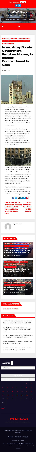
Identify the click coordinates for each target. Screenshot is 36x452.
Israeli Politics (26, 282)
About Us (10, 436)
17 (3, 395)
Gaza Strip (7, 261)
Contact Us (18, 436)
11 (7, 391)
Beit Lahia (12, 38)
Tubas (12, 248)
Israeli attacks (16, 243)
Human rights (15, 261)
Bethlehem (7, 243)
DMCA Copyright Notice (18, 440)
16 (31, 391)
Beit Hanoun (6, 38)
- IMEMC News (18, 12)
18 (7, 395)
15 (26, 391)
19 (12, 395)
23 (31, 395)
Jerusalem (7, 245)
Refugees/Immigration (10, 266)
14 (22, 391)
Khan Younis (13, 264)
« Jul (2, 408)
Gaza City (27, 38)
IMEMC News (18, 224)
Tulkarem (17, 248)
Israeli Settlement (26, 243)
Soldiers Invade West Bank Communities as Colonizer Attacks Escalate (17, 252)
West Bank (24, 248)
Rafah (12, 43)
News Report (6, 43)
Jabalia (6, 264)
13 (17, 391)
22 (27, 395)
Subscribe (25, 436)
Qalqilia (27, 245)
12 (12, 391)
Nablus (13, 245)
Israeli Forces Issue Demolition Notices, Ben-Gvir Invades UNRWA (16, 289)
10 (3, 391)
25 (8, 399)
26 (12, 399)
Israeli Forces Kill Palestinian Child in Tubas (27, 206)
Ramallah (7, 248)
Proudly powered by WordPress (12, 430)
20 (17, 395)
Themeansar (18, 432)
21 (22, 395)
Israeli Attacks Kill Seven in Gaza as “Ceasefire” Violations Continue (17, 271)
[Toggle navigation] (19, 26)
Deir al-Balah (20, 38)
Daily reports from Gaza (10, 309)
